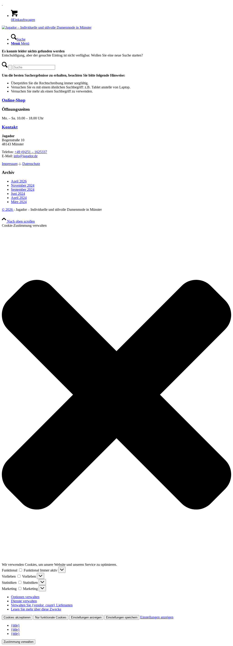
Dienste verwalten (24, 601)
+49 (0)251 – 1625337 (31, 152)
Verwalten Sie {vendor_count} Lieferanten (42, 605)
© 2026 (8, 209)
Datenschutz (31, 164)
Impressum (10, 164)
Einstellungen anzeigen (86, 617)
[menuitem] (121, 37)
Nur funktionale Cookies (50, 617)
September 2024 (22, 189)
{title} (15, 625)
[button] (116, 395)
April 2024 (19, 198)
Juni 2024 (18, 194)
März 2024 (19, 202)
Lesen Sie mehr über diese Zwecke (36, 609)
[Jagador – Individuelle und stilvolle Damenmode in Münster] (46, 27)
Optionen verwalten (25, 597)
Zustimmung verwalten (18, 641)
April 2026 (19, 181)
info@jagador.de (26, 156)
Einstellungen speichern (121, 617)
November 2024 (22, 185)
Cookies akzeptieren (17, 617)
